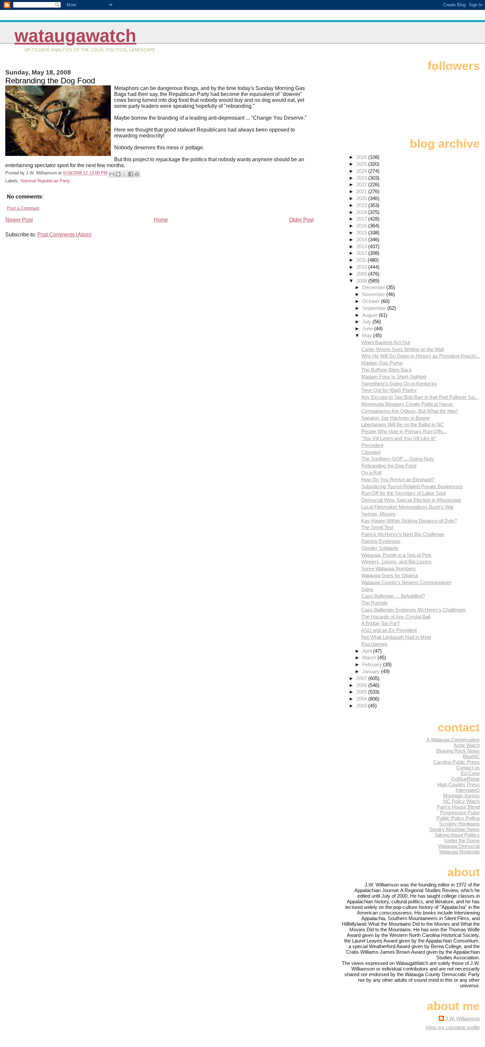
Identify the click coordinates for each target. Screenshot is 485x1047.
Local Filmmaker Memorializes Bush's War (407, 507)
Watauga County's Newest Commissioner (406, 582)
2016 (362, 225)
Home (161, 220)
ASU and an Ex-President (389, 630)
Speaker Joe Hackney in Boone (395, 418)
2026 (362, 157)
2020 (362, 198)
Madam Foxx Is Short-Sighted (393, 376)
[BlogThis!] (118, 174)
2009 (362, 274)
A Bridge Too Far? (380, 623)
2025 (362, 164)
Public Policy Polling (458, 818)
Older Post (301, 220)
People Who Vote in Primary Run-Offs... (404, 431)
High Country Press (458, 784)
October (371, 301)
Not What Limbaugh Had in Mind (396, 637)
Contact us (468, 767)
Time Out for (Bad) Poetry (389, 390)
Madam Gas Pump (382, 363)
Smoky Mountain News (454, 829)
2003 (362, 705)
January (371, 671)
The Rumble (374, 603)
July (367, 321)
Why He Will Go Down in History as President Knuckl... (420, 356)
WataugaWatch (75, 36)
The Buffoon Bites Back (386, 370)
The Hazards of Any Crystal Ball (395, 616)
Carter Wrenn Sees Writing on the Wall (402, 349)
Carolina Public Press (456, 762)
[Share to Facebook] (130, 174)
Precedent (372, 445)
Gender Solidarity (380, 548)
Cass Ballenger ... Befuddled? (393, 596)
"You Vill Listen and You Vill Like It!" (398, 438)
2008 (362, 281)
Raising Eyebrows (381, 541)
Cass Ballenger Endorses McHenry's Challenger (413, 610)
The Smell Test (377, 527)
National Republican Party (45, 180)
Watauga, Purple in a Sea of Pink (396, 555)
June (368, 328)
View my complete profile (453, 1027)
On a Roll (371, 472)
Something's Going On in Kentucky (399, 383)
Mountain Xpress (461, 795)
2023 (362, 178)
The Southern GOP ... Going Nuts (397, 459)
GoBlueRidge (465, 779)
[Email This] (112, 174)
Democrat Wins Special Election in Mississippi (411, 500)
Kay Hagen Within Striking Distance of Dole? (409, 521)
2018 (362, 212)
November (374, 294)
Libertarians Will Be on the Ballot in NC (402, 424)
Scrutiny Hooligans (459, 823)
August (370, 315)
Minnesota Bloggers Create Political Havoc (407, 404)
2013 (362, 246)
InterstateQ (468, 790)
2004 (362, 699)
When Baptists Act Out (385, 342)
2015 (362, 232)
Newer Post (19, 220)
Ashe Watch (467, 745)
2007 (362, 678)
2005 (362, 692)
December (374, 287)
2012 (362, 253)
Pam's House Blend (458, 807)
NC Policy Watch (461, 801)
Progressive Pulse (460, 812)
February (372, 664)
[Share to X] (124, 174)
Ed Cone (470, 773)
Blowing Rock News (458, 751)
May (367, 335)
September (374, 308)
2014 (362, 239)
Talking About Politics (457, 835)
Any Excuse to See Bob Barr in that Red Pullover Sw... (419, 397)
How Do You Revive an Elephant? (397, 479)
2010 (362, 267)
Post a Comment (23, 208)
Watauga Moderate (459, 851)
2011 (362, 260)
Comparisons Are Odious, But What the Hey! (409, 411)
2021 (362, 191)
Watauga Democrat (459, 846)
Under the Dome (462, 840)
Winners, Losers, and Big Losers (396, 561)
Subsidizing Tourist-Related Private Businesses (412, 486)
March (369, 657)
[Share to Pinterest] (137, 174)
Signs (367, 589)
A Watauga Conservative (453, 739)
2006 (362, 685)
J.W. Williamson (462, 1018)
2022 (362, 184)
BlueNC (471, 756)
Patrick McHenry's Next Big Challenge (402, 534)
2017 (362, 219)
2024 (362, 171)
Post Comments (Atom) (64, 234)
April (367, 651)
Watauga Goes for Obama (389, 575)
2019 (362, 205)
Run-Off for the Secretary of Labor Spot (403, 493)
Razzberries (374, 644)
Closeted (370, 452)
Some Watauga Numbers (388, 568)
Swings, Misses (378, 514)
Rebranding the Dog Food (388, 465)
